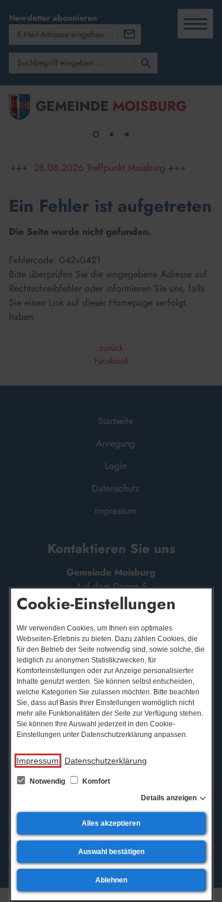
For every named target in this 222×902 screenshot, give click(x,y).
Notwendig (47, 781)
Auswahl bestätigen (111, 852)
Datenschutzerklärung (106, 760)
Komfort (95, 781)
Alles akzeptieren (111, 823)
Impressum (38, 760)
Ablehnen (111, 880)
